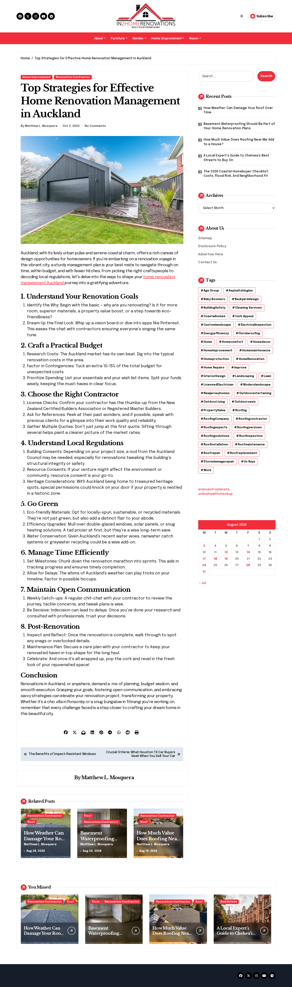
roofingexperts (215, 427)
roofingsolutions (216, 436)
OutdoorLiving (214, 401)
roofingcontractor (253, 419)
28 (248, 565)
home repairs (214, 367)
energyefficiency (216, 333)
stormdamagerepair (219, 461)
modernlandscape (257, 384)
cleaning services (248, 307)
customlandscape (217, 324)
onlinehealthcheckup (215, 494)
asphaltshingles (241, 290)
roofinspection (251, 436)
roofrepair (212, 453)
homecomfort (232, 342)
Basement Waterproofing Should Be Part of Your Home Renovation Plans (239, 126)
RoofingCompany (216, 419)
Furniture (118, 38)
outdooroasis (245, 401)
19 (226, 559)
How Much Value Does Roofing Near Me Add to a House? (158, 838)
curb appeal (244, 316)
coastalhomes (214, 316)
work (207, 470)
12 (226, 552)
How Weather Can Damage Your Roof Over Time (45, 838)
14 (248, 552)
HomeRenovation (251, 359)
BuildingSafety (214, 307)
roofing (241, 410)
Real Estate (228, 902)
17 (204, 559)
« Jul (202, 583)
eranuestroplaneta (213, 489)
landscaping (244, 376)
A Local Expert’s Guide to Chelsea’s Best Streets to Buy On (236, 158)
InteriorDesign (214, 376)
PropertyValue (214, 410)
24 (204, 565)
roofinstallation (216, 444)
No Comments (95, 126)
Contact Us (207, 262)
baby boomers (214, 299)
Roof (31, 822)
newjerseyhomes (217, 393)
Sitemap (205, 238)
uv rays (249, 461)
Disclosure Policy (212, 246)
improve (240, 367)
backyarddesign (247, 299)
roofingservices (249, 427)
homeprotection (216, 359)
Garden (137, 38)
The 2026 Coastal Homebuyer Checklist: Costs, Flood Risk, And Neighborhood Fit (236, 174)
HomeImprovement (218, 350)
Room (193, 38)
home (208, 342)
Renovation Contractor (73, 77)
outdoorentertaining (255, 393)
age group (211, 290)
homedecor (262, 342)
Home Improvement (166, 38)
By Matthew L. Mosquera (39, 126)
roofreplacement (243, 453)
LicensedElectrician (218, 384)
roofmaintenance (251, 444)
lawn (267, 376)
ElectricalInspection (256, 324)
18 (215, 559)
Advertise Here (210, 254)
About (98, 38)
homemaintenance (256, 350)
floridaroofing (249, 333)
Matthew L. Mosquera (107, 777)
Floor (88, 816)
